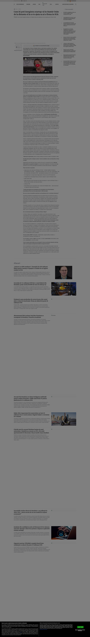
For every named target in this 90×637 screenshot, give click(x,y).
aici (21, 632)
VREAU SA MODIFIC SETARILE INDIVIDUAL (80, 630)
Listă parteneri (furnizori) (43, 629)
